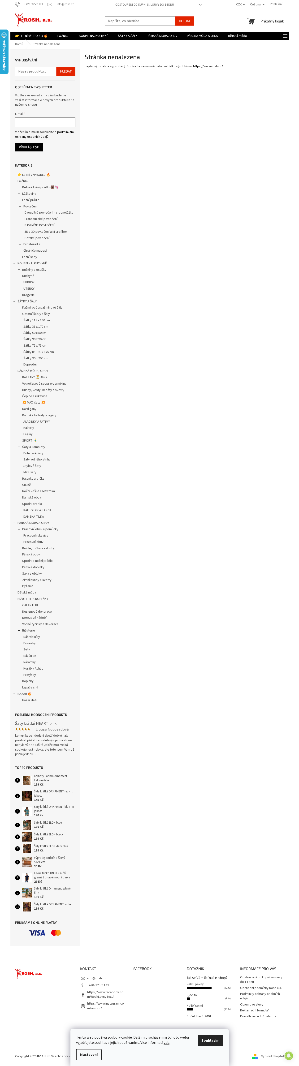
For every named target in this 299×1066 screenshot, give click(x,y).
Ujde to (192, 995)
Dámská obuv (31, 497)
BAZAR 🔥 (24, 694)
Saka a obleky (32, 573)
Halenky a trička (33, 478)
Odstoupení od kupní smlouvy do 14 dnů (144, 5)
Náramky (29, 662)
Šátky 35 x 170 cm (35, 326)
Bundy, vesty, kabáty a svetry (43, 390)
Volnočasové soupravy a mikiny (44, 383)
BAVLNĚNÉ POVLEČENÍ (39, 225)
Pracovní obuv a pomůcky (40, 529)
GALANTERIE (30, 605)
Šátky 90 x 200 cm (35, 358)
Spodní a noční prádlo (37, 561)
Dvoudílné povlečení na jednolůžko (49, 212)
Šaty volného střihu (37, 459)
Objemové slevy (251, 1004)
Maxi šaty (29, 472)
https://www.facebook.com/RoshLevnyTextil (105, 994)
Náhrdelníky (31, 637)
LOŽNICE (23, 181)
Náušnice (29, 655)
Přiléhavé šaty (33, 453)
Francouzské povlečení (41, 219)
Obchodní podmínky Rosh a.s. (261, 988)
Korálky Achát (33, 668)
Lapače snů (30, 687)
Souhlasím (210, 1040)
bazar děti (29, 700)
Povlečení (30, 206)
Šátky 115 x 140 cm (36, 320)
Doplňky (28, 681)
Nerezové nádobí (34, 617)
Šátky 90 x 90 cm (35, 339)
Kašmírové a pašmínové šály (42, 307)
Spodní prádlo (32, 504)
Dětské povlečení (37, 238)
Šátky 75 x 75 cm (35, 345)
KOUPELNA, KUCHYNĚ (32, 263)
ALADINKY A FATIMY (36, 421)
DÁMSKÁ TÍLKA (33, 516)
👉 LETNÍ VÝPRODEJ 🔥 (33, 174)
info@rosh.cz (96, 978)
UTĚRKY (29, 288)
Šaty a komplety (33, 447)
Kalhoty (28, 428)
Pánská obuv (31, 554)
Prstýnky (29, 675)
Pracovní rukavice (35, 535)
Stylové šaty (32, 466)
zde (166, 1042)
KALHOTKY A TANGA (37, 510)
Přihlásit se (29, 147)
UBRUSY (29, 282)
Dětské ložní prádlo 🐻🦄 (40, 187)
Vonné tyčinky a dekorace (40, 624)
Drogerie (28, 295)
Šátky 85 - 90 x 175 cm (38, 352)
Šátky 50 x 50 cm (35, 333)
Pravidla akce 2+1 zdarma (258, 1016)
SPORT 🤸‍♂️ (29, 440)
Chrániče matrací (35, 250)
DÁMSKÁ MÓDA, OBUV (32, 371)
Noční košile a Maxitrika (38, 491)
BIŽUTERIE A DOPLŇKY (32, 599)
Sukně (26, 485)
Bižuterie (28, 630)
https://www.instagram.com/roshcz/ (105, 1005)
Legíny (28, 434)
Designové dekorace (37, 611)
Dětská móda (26, 592)
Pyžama (27, 586)
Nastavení (89, 1054)
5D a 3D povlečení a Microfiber (46, 231)
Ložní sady (29, 257)
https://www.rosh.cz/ (208, 66)
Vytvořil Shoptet (272, 1056)
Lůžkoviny (29, 193)
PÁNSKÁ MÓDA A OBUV (33, 522)
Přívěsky (29, 643)
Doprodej (30, 364)
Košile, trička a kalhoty (38, 548)
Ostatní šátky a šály (36, 314)
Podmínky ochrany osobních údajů (260, 996)
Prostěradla (31, 244)
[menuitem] (31, 36)
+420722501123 (98, 985)
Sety (26, 649)
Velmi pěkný (195, 984)
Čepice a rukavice (34, 396)
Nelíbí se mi (195, 1005)
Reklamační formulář (254, 1010)
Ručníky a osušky (34, 269)
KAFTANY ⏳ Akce (35, 377)
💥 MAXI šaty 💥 (33, 402)
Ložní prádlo (30, 200)
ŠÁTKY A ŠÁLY (27, 301)
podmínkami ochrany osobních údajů (44, 134)
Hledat (185, 21)
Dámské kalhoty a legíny (39, 415)
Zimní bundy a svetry (37, 580)
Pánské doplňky (33, 567)
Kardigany (29, 409)
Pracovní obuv (33, 542)
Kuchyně (28, 276)
